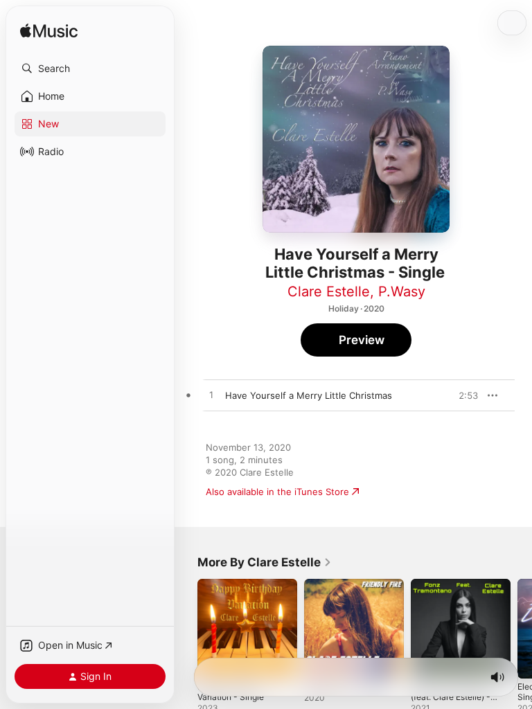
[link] (264, 562)
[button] (90, 68)
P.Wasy (401, 291)
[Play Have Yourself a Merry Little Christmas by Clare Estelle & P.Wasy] (211, 395)
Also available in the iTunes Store (277, 491)
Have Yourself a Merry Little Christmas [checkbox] (308, 395)
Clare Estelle (328, 291)
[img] (49, 31)
